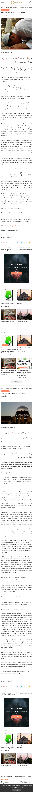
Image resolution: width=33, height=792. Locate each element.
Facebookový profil (10, 226)
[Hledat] (30, 2)
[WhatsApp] (25, 242)
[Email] (29, 242)
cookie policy (19, 787)
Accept (16, 790)
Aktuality (5, 344)
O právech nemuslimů (22, 321)
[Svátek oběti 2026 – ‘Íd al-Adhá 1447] (24, 295)
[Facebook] (17, 242)
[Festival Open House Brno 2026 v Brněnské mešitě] (8, 314)
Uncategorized (22, 344)
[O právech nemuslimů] (24, 314)
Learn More (16, 272)
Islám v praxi (5, 9)
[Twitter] (21, 242)
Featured (10, 237)
